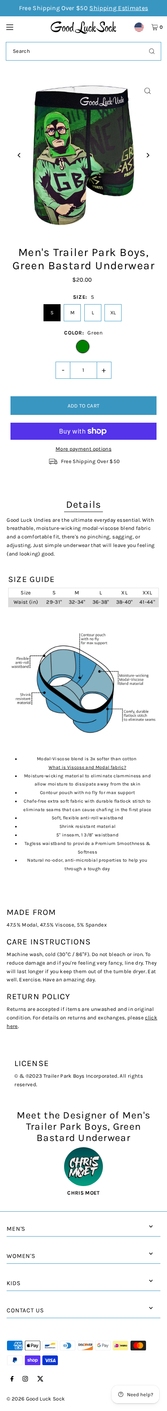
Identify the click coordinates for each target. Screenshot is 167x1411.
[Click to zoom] (148, 91)
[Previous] (19, 155)
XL (113, 312)
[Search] (152, 51)
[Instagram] (25, 1379)
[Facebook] (12, 1379)
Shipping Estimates (118, 8)
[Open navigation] (24, 26)
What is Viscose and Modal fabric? (87, 767)
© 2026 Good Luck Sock (36, 1399)
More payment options (83, 449)
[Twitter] (40, 1379)
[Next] (148, 155)
